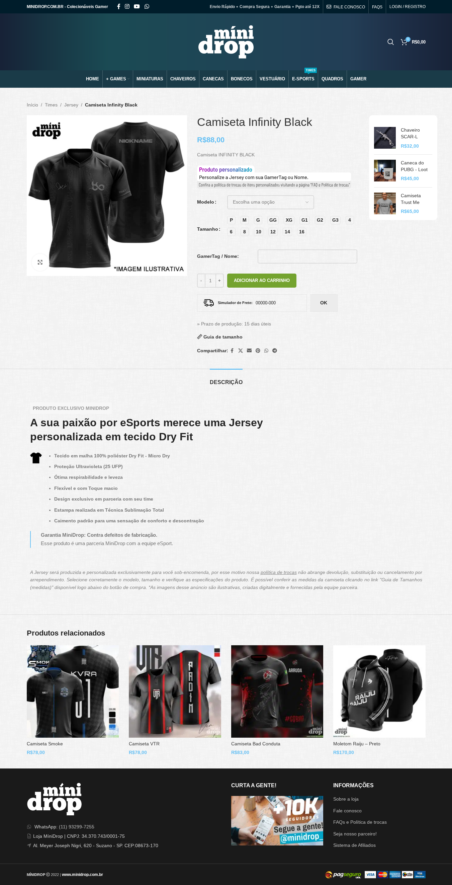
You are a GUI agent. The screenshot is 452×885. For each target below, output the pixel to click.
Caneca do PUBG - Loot (414, 166)
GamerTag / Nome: (218, 256)
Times (51, 104)
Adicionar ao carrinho (262, 280)
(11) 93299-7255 (76, 826)
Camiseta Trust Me (411, 199)
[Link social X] (240, 350)
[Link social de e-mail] (249, 350)
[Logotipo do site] (226, 41)
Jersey (71, 104)
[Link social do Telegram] (274, 350)
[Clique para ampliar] (40, 262)
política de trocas (279, 572)
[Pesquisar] (390, 42)
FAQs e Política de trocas (360, 822)
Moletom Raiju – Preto (356, 743)
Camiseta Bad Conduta (255, 743)
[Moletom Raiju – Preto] (379, 691)
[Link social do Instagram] (127, 6)
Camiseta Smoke (45, 743)
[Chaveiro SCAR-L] (385, 138)
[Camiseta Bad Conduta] (277, 691)
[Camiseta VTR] (175, 691)
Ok (323, 302)
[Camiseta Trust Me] (385, 204)
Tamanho (207, 229)
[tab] (226, 379)
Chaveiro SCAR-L (410, 133)
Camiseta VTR (144, 743)
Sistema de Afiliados (354, 845)
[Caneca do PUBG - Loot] (385, 171)
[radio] (231, 220)
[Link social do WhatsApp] (146, 6)
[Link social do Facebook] (119, 6)
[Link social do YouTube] (137, 6)
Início (32, 104)
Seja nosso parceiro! (355, 833)
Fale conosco (347, 810)
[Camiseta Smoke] (73, 691)
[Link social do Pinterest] (258, 350)
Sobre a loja (346, 799)
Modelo (205, 202)
